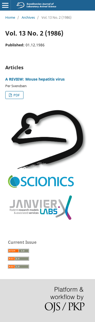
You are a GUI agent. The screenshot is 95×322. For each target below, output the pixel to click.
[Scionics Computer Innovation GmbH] (41, 186)
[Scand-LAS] (47, 167)
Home (10, 17)
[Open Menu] (5, 5)
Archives (28, 17)
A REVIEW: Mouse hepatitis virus (35, 79)
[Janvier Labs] (41, 220)
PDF (16, 95)
